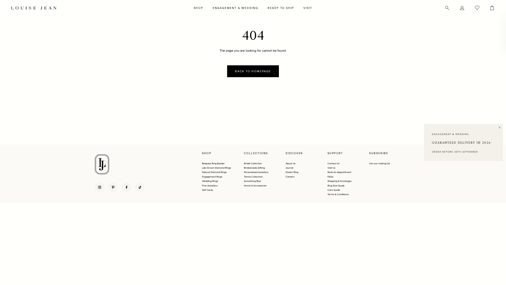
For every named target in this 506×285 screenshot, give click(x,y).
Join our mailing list (379, 163)
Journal (289, 167)
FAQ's (330, 176)
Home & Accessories (255, 185)
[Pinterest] (113, 187)
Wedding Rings (210, 181)
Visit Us (331, 167)
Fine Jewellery (210, 185)
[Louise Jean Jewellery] (91, 8)
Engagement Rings (212, 176)
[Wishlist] (477, 8)
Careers (290, 176)
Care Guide (334, 190)
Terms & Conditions (338, 194)
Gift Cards (207, 190)
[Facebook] (126, 187)
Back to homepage (253, 71)
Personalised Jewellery (256, 172)
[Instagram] (99, 187)
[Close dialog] (499, 127)
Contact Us (333, 163)
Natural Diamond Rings (214, 172)
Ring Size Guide (336, 185)
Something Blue (252, 181)
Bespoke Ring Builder (213, 163)
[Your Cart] (490, 8)
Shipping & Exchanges (339, 181)
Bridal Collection (253, 163)
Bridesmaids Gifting (254, 167)
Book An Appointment (339, 172)
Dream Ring (292, 172)
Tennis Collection (253, 176)
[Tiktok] (140, 187)
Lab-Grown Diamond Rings (216, 167)
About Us (290, 163)
